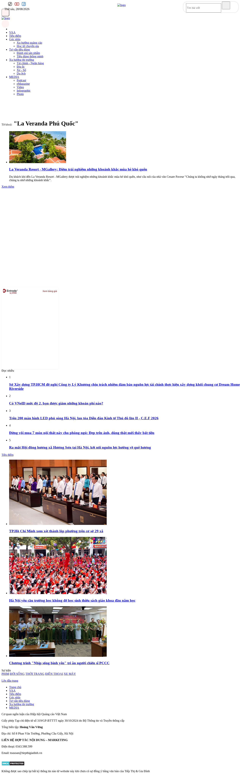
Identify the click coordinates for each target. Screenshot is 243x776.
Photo (20, 94)
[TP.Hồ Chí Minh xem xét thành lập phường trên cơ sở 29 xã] (58, 523)
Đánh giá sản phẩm (28, 53)
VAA (12, 32)
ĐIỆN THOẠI (54, 673)
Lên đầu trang (10, 680)
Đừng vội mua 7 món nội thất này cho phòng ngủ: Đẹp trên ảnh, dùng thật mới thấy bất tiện (81, 433)
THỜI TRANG (34, 673)
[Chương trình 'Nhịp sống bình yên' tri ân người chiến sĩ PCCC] (58, 655)
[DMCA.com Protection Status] (13, 764)
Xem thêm (8, 186)
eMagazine (23, 83)
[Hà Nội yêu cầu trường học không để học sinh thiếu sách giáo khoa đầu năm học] (58, 593)
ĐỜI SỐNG (17, 673)
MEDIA (14, 77)
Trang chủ (15, 687)
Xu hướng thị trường (21, 59)
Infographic (24, 90)
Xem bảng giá (50, 291)
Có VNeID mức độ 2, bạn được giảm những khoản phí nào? (56, 403)
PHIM (5, 673)
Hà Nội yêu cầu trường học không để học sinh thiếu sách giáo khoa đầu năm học (72, 600)
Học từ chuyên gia (28, 46)
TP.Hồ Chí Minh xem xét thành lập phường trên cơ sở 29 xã (56, 531)
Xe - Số (21, 70)
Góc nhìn (14, 39)
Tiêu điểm (15, 35)
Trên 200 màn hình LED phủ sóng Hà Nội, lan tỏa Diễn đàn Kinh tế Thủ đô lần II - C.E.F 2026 (84, 418)
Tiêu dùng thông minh (30, 56)
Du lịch (21, 73)
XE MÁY (70, 673)
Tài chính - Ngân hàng (30, 63)
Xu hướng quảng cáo (29, 42)
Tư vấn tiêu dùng (19, 49)
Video (20, 87)
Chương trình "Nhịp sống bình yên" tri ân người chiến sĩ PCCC (59, 663)
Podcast (21, 80)
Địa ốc (21, 66)
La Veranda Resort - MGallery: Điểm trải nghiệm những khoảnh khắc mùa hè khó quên (78, 169)
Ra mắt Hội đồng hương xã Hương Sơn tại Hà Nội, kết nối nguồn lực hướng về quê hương (80, 447)
